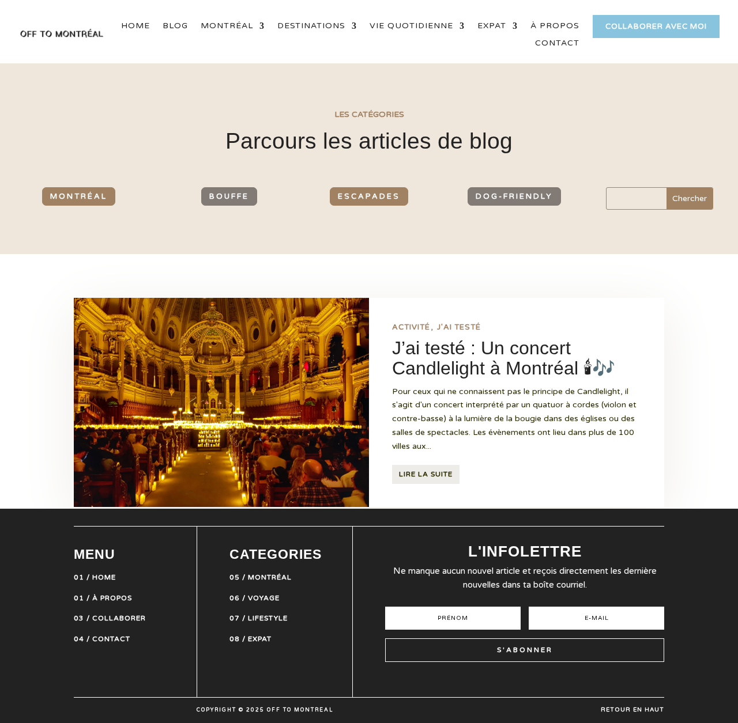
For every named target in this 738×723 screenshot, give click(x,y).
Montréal (227, 26)
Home (135, 26)
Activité (411, 327)
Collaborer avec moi (656, 26)
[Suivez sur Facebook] (535, 679)
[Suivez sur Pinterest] (493, 679)
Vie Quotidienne (411, 26)
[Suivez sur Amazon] (576, 679)
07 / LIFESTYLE (258, 618)
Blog (175, 26)
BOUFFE (229, 196)
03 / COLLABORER (110, 618)
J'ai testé (459, 327)
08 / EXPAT (250, 639)
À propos (554, 26)
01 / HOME (95, 577)
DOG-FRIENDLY (514, 196)
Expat (491, 26)
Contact (557, 43)
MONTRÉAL (78, 196)
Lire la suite (426, 474)
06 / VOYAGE (254, 598)
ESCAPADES (369, 196)
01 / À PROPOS (103, 598)
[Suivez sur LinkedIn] (556, 679)
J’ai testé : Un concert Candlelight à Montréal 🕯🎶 (503, 358)
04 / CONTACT (102, 639)
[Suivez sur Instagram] (473, 679)
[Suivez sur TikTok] (514, 679)
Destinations (311, 26)
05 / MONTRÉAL (260, 577)
